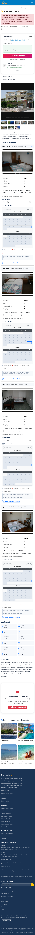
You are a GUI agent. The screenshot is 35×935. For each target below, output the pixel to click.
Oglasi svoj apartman (7, 793)
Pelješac (26, 876)
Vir (27, 862)
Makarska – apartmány (7, 896)
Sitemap (17, 932)
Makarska (19, 869)
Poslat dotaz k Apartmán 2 (12, 379)
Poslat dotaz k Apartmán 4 (12, 617)
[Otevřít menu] (32, 2)
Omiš (24, 869)
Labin (12, 847)
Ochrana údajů (5, 932)
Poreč (26, 847)
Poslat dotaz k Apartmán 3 (12, 501)
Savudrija (11, 849)
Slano (30, 876)
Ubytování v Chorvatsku (11, 780)
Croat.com (3, 838)
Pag (15, 862)
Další (28, 209)
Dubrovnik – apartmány (7, 891)
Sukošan (23, 862)
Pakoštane (10, 862)
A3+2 (12, 40)
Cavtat (2, 876)
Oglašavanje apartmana (27, 932)
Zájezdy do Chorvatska (7, 808)
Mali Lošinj (15, 854)
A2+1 (20, 40)
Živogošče (20, 8)
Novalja (20, 854)
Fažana (8, 847)
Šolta (5, 871)
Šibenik (18, 862)
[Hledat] (32, 884)
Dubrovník (4, 874)
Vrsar (19, 849)
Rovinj (6, 849)
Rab (6, 856)
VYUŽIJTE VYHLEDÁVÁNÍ (10, 21)
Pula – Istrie (4, 904)
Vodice (30, 862)
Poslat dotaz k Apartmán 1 (12, 263)
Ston (2, 878)
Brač (9, 869)
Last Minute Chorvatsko (7, 824)
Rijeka (9, 856)
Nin (6, 862)
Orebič (21, 876)
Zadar (2, 863)
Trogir (8, 871)
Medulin (16, 847)
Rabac (2, 849)
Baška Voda (4, 869)
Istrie (3, 845)
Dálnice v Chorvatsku (6, 816)
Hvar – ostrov (4, 899)
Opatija (3, 856)
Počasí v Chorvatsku (6, 818)
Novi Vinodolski (27, 854)
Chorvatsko (4, 8)
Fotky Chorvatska (5, 821)
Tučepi (12, 871)
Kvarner (3, 852)
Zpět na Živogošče (8, 76)
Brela (12, 869)
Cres (2, 854)
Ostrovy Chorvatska (6, 813)
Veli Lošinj (14, 856)
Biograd (3, 862)
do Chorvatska (6, 790)
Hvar (15, 869)
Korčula (12, 876)
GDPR (11, 932)
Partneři (4, 798)
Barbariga (3, 847)
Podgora (28, 869)
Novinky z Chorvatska (6, 826)
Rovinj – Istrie (4, 901)
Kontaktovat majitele (18, 55)
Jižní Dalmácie (12, 8)
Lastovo (17, 876)
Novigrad (21, 847)
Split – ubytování (5, 893)
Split (2, 871)
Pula (29, 847)
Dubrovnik (7, 876)
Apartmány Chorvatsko (7, 811)
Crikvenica (6, 854)
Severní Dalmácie (6, 859)
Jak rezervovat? (7, 920)
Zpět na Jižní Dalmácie (9, 79)
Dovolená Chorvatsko (6, 836)
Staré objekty (5, 801)
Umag (15, 849)
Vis (16, 871)
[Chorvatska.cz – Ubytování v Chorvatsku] (4, 2)
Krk (11, 854)
